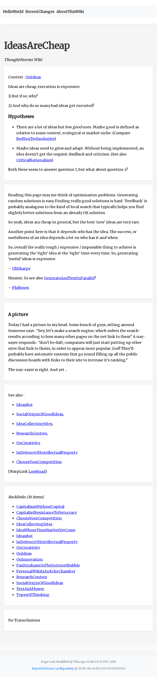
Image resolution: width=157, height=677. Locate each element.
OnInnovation (29, 559)
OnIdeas (33, 77)
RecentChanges (40, 11)
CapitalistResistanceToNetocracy (46, 512)
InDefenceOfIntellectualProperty (46, 452)
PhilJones (20, 287)
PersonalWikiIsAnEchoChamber (45, 571)
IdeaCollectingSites (34, 423)
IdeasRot (24, 404)
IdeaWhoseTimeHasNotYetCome (45, 530)
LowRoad (37, 471)
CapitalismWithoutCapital (40, 506)
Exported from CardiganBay (53, 668)
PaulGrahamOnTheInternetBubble (48, 565)
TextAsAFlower (30, 588)
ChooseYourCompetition (39, 461)
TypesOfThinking (32, 594)
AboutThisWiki (70, 11)
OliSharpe (21, 268)
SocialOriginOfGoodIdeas (39, 414)
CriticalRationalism (34, 160)
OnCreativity (27, 443)
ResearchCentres (31, 433)
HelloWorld (13, 11)
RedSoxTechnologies (35, 138)
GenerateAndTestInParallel (69, 278)
